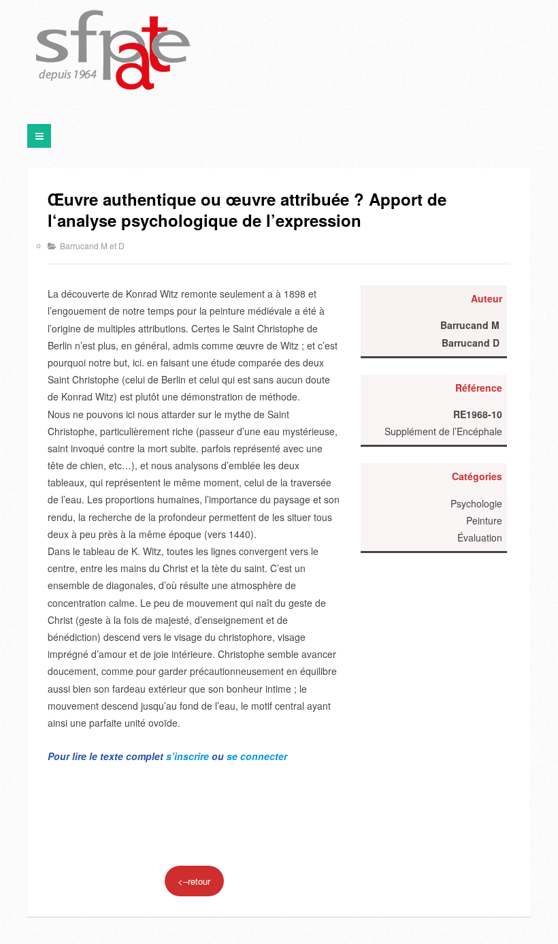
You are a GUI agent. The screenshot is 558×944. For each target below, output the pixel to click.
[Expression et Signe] (113, 51)
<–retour (194, 881)
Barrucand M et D (92, 245)
